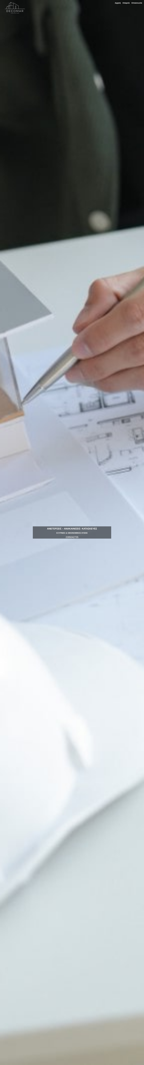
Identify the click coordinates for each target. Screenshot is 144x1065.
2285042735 (72, 537)
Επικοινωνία (137, 3)
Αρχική (118, 3)
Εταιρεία (126, 3)
